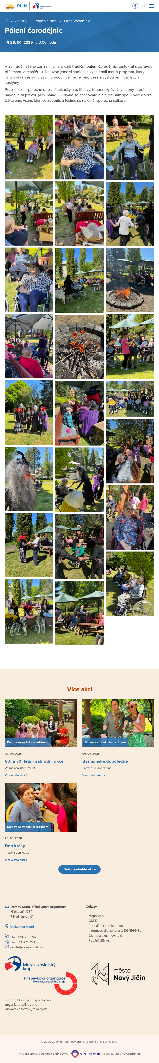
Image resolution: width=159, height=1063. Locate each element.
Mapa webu (97, 916)
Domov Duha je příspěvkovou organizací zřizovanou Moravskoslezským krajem (28, 1004)
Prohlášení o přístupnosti (106, 926)
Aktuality (20, 21)
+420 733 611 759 (22, 942)
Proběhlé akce (46, 21)
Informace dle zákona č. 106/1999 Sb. (115, 931)
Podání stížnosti (100, 940)
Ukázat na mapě (22, 927)
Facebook (135, 6)
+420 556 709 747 (23, 937)
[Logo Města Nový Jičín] (118, 974)
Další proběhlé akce (79, 869)
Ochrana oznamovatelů (105, 936)
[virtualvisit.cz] (85, 1054)
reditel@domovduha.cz (26, 947)
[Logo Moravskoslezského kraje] (41, 975)
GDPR (93, 921)
